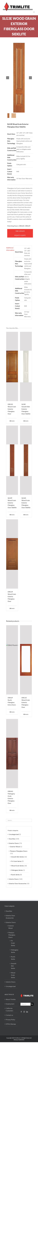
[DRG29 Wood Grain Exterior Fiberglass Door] (12, 554)
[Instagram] (24, 1012)
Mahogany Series (17, 870)
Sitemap (16, 1039)
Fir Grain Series (16, 861)
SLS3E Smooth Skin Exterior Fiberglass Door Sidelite (26, 409)
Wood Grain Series (17, 866)
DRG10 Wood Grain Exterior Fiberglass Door (26, 702)
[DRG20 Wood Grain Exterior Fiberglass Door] (12, 366)
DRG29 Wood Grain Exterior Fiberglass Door (12, 596)
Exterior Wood (15, 846)
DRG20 (21, 226)
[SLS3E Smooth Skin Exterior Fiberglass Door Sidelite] (26, 366)
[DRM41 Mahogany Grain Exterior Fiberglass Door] (12, 753)
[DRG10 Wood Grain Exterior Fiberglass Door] (26, 660)
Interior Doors (14, 879)
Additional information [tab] (9, 249)
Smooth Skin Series (17, 857)
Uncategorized (14, 834)
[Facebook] (21, 1012)
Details (13, 421)
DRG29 (27, 226)
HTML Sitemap (11, 1024)
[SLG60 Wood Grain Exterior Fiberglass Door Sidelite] (26, 460)
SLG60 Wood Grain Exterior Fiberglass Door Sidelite (26, 502)
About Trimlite (10, 999)
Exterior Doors (14, 843)
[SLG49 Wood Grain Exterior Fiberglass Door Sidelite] (12, 460)
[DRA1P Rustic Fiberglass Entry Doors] (12, 660)
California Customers (9, 1009)
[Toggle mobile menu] (34, 12)
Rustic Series (15, 874)
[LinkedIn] (27, 1012)
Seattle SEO (21, 1039)
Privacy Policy (10, 1019)
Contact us (9, 1015)
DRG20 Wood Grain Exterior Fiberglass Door (12, 409)
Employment (10, 1004)
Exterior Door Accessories (17, 883)
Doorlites (12, 839)
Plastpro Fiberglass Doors (18, 851)
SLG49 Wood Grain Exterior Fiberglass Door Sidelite (12, 502)
